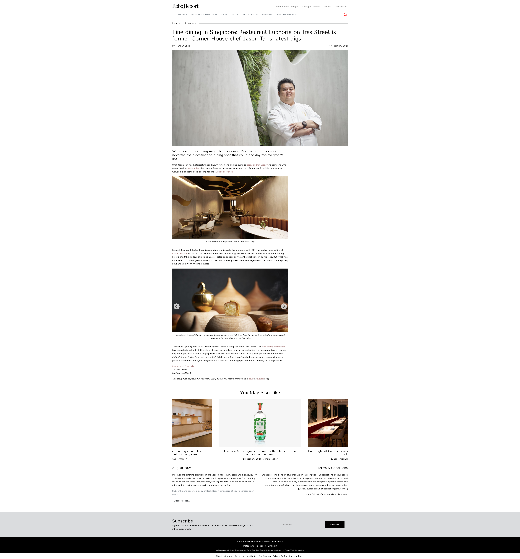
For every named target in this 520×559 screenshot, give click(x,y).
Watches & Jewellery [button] (204, 14)
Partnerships (296, 556)
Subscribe (334, 524)
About (219, 556)
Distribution (265, 556)
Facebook (261, 546)
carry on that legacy (257, 165)
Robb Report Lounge (287, 6)
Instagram (248, 546)
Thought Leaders (311, 6)
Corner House (179, 253)
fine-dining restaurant (273, 346)
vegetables (193, 168)
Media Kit (251, 556)
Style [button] (235, 14)
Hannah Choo (183, 46)
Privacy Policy (280, 556)
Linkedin (272, 546)
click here (342, 494)
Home (176, 23)
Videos (327, 6)
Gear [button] (224, 14)
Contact (228, 556)
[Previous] (177, 306)
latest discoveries (224, 171)
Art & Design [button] (250, 14)
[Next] (284, 306)
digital (260, 378)
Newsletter (341, 6)
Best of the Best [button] (287, 14)
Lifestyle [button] (181, 14)
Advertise (239, 556)
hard (251, 378)
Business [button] (267, 14)
